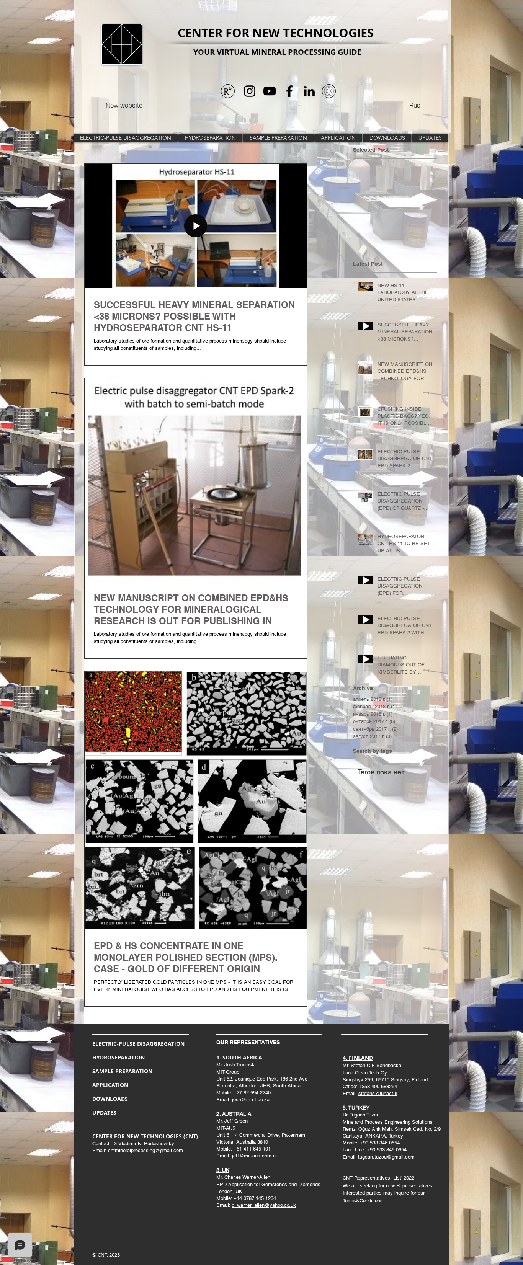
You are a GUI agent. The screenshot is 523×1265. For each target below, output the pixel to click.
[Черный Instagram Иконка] (249, 91)
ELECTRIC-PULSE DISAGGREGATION (138, 1043)
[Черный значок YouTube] (269, 91)
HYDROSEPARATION (118, 1057)
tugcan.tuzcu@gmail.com (386, 1157)
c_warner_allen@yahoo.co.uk (264, 1205)
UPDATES (104, 1112)
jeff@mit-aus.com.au (255, 1156)
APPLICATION (110, 1085)
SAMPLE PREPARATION (122, 1071)
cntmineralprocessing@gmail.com (145, 1150)
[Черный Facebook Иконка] (289, 91)
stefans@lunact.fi (377, 1093)
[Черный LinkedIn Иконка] (309, 91)
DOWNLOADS (110, 1098)
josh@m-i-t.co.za (251, 1099)
